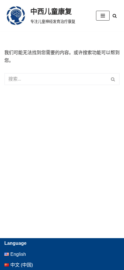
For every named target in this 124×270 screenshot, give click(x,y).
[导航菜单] (103, 16)
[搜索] (114, 16)
